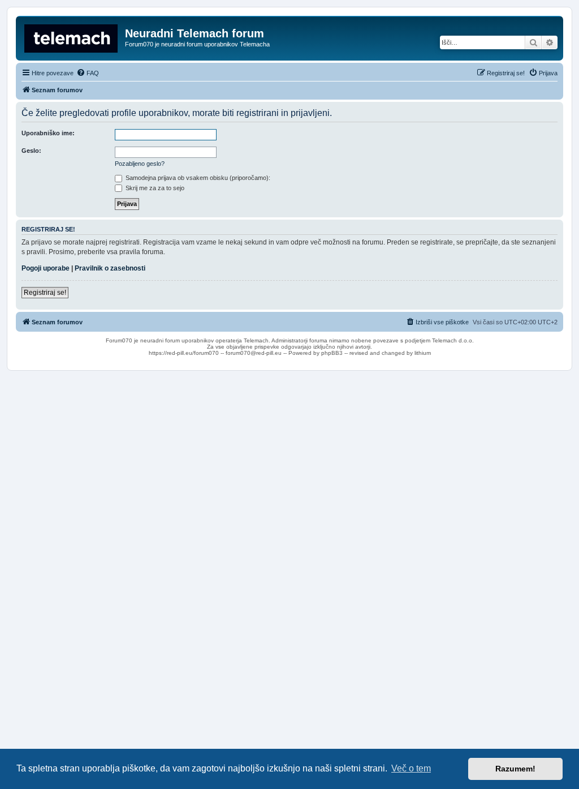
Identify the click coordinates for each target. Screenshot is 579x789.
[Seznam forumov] (72, 37)
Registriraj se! (45, 293)
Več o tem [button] (411, 768)
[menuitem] (87, 73)
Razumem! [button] (515, 768)
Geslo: (31, 150)
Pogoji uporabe (45, 268)
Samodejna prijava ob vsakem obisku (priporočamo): (197, 177)
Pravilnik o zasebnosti (110, 268)
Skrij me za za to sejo (154, 188)
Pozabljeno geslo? (140, 163)
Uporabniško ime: (48, 133)
